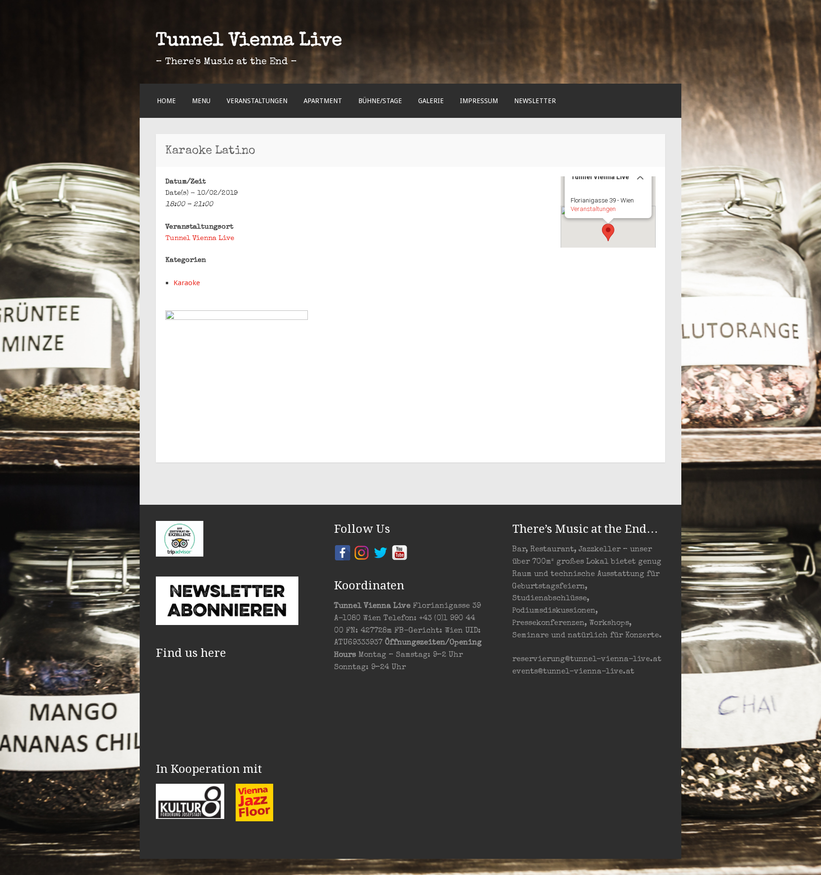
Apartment (323, 101)
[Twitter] (380, 552)
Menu (201, 101)
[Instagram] (361, 552)
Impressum (479, 101)
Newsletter (535, 101)
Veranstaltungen (257, 101)
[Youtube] (399, 552)
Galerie (431, 101)
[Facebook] (342, 552)
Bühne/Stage (380, 101)
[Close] (640, 176)
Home (166, 101)
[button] (608, 232)
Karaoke (186, 283)
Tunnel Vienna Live (249, 41)
